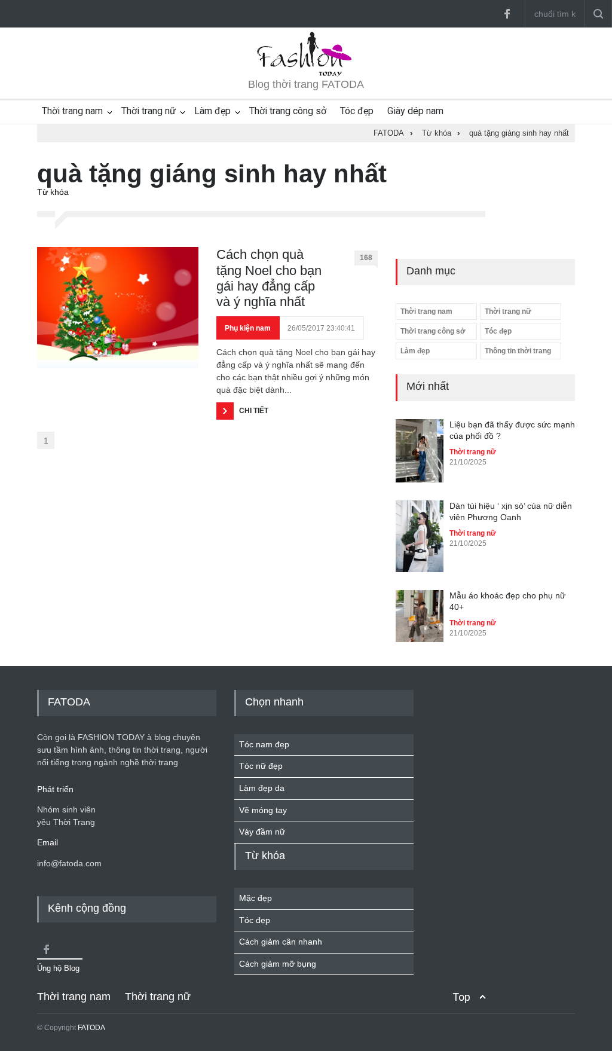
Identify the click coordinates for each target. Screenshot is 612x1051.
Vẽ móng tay (263, 810)
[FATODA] (306, 74)
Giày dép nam (415, 111)
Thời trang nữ (148, 111)
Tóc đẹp (357, 111)
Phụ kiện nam (248, 328)
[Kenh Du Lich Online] (46, 949)
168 (366, 257)
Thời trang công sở (287, 111)
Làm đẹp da (261, 788)
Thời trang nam (72, 111)
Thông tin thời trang (518, 351)
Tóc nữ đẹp (261, 766)
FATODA (91, 1027)
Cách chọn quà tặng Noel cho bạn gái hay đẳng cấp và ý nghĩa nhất (269, 278)
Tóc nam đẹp (264, 744)
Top (461, 997)
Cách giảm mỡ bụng (277, 963)
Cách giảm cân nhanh (280, 941)
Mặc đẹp (255, 898)
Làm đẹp (212, 111)
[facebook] (507, 14)
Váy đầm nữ (262, 831)
